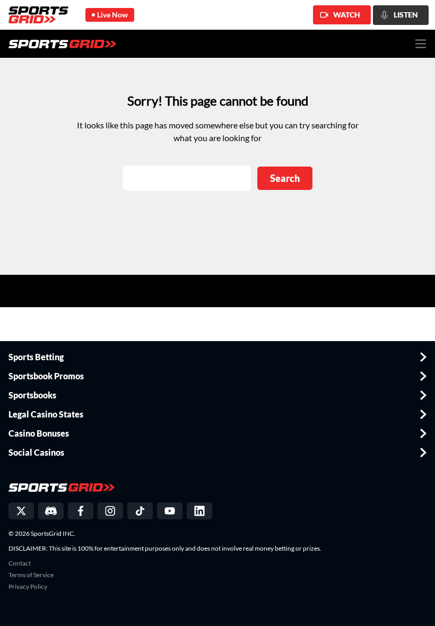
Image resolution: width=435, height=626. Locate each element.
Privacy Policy (27, 586)
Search (285, 178)
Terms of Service (31, 575)
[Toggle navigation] (421, 43)
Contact (19, 563)
